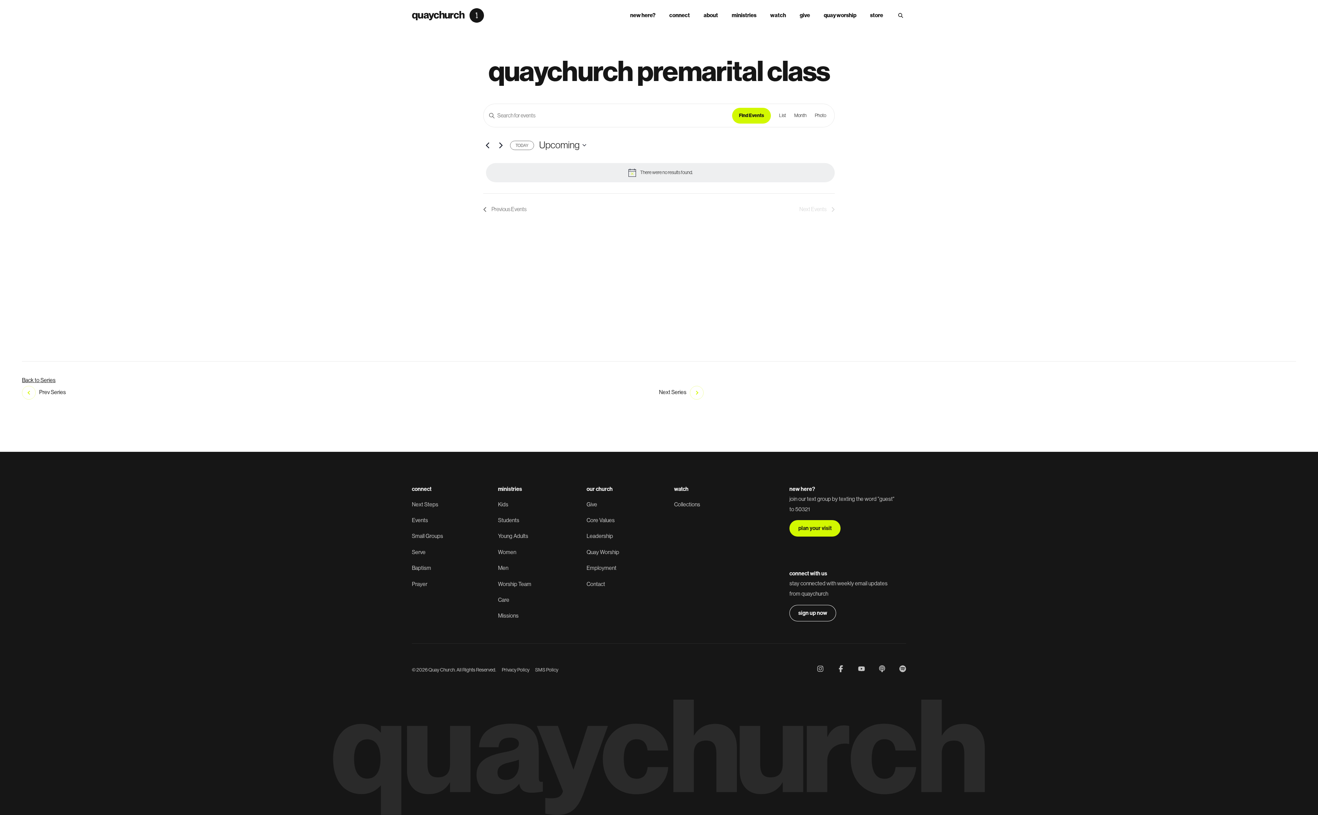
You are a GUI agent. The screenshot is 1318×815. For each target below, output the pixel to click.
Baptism (421, 568)
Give (805, 15)
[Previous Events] (487, 145)
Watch (778, 15)
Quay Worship (840, 15)
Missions (508, 615)
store (876, 15)
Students (508, 520)
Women (507, 552)
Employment (601, 568)
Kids (503, 504)
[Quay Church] (448, 15)
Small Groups (427, 536)
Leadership (600, 536)
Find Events (751, 115)
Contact (596, 584)
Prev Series (52, 392)
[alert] (660, 172)
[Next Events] (501, 145)
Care (503, 600)
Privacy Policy (516, 670)
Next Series (672, 392)
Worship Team (514, 584)
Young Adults (513, 536)
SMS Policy (546, 670)
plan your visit (815, 528)
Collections (687, 504)
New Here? (643, 15)
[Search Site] (900, 15)
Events (420, 520)
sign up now (812, 613)
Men (503, 568)
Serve (419, 552)
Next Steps (425, 504)
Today (522, 145)
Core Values (601, 520)
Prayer (419, 584)
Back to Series (39, 380)
